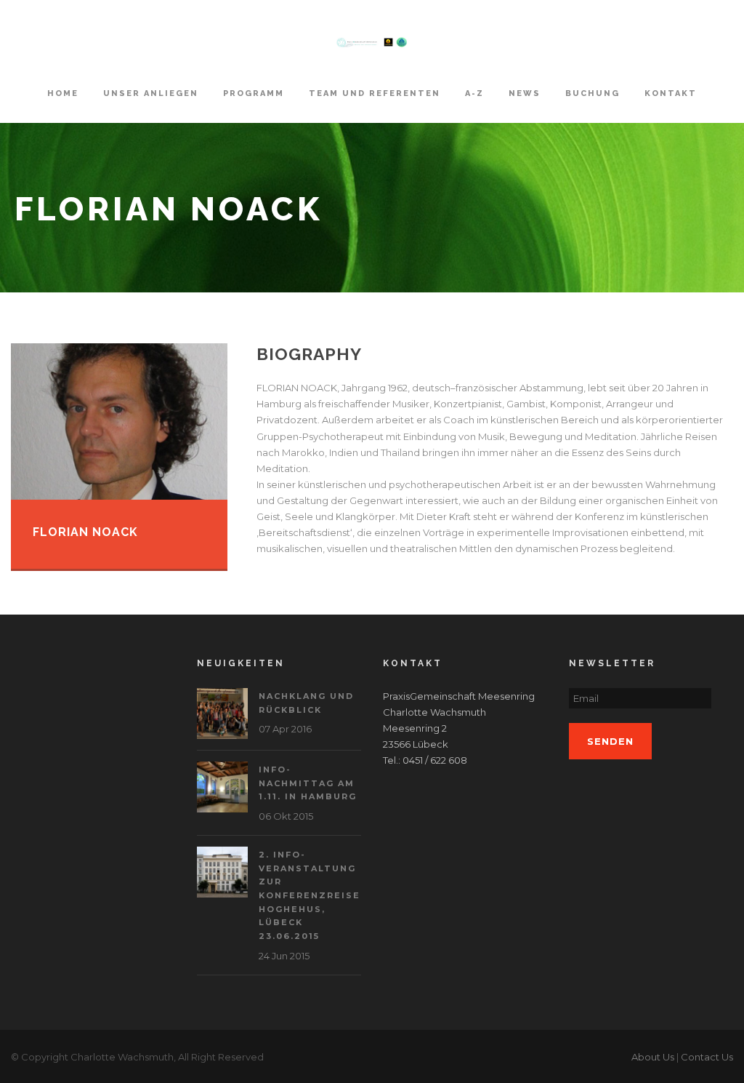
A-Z (474, 93)
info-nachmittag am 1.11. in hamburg (308, 783)
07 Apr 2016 (285, 729)
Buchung (592, 93)
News (525, 93)
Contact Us (707, 1057)
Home (62, 93)
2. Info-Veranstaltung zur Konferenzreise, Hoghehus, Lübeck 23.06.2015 (311, 895)
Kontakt (670, 93)
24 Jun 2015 (284, 956)
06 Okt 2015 (286, 816)
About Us (652, 1057)
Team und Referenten (374, 93)
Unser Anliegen (150, 93)
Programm (253, 93)
